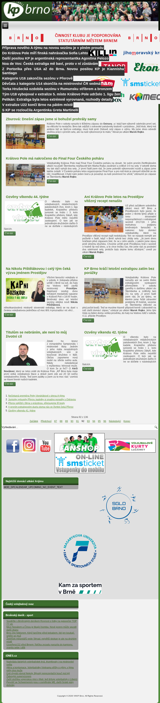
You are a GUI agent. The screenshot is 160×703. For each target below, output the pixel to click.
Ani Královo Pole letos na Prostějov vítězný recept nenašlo (114, 199)
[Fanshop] (79, 451)
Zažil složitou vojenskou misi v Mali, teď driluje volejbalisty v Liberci (41, 679)
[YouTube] (45, 451)
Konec (127, 421)
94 (93, 421)
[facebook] (13, 451)
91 (77, 421)
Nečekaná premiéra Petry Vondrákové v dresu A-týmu (36, 395)
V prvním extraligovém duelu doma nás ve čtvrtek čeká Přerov (40, 407)
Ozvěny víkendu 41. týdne (22, 410)
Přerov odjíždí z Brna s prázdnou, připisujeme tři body (36, 403)
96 (104, 421)
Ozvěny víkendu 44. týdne (27, 197)
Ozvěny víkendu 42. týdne (105, 332)
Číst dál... (53, 136)
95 (99, 421)
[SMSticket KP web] (80, 472)
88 (61, 421)
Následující (115, 421)
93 (88, 421)
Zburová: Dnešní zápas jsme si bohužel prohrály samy (51, 119)
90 (72, 421)
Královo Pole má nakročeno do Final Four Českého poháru (55, 158)
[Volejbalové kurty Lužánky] (130, 451)
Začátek (34, 421)
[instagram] (29, 451)
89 (66, 421)
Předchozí (46, 421)
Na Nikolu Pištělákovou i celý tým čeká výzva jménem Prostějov (38, 271)
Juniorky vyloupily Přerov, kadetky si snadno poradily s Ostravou (42, 399)
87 (55, 421)
